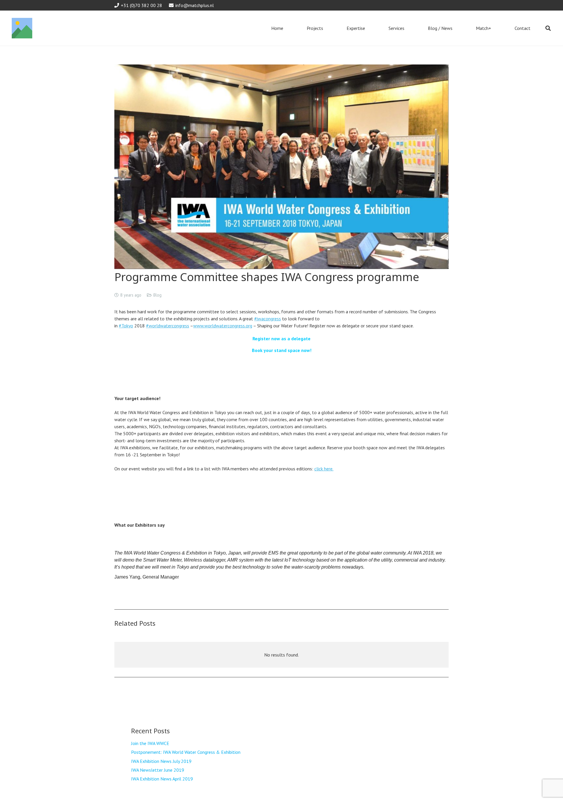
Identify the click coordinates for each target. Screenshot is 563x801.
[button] (548, 28)
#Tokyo (126, 326)
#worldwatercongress (167, 326)
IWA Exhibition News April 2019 (162, 779)
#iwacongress (267, 319)
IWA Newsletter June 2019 (157, 770)
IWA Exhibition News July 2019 (161, 761)
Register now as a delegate (281, 338)
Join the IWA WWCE (150, 743)
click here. (323, 469)
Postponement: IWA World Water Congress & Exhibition (185, 752)
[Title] (22, 28)
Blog (157, 295)
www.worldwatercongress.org (222, 326)
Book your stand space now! (281, 350)
